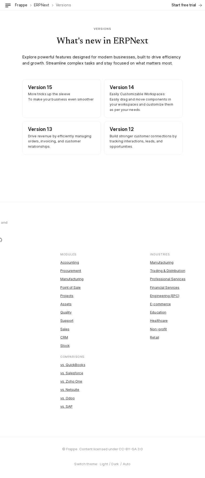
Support (66, 320)
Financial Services (164, 287)
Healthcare (159, 320)
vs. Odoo (67, 398)
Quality (66, 312)
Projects (67, 296)
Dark (115, 464)
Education (158, 312)
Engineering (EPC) (164, 296)
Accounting (69, 262)
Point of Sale (70, 287)
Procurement (70, 270)
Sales (64, 329)
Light (104, 464)
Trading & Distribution (167, 270)
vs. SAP (66, 406)
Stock (65, 345)
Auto (127, 464)
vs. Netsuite (70, 389)
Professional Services (167, 279)
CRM (64, 337)
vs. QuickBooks (72, 365)
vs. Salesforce (71, 373)
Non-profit (158, 329)
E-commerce (160, 304)
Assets (66, 304)
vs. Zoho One (71, 381)
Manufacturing (72, 279)
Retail (154, 337)
